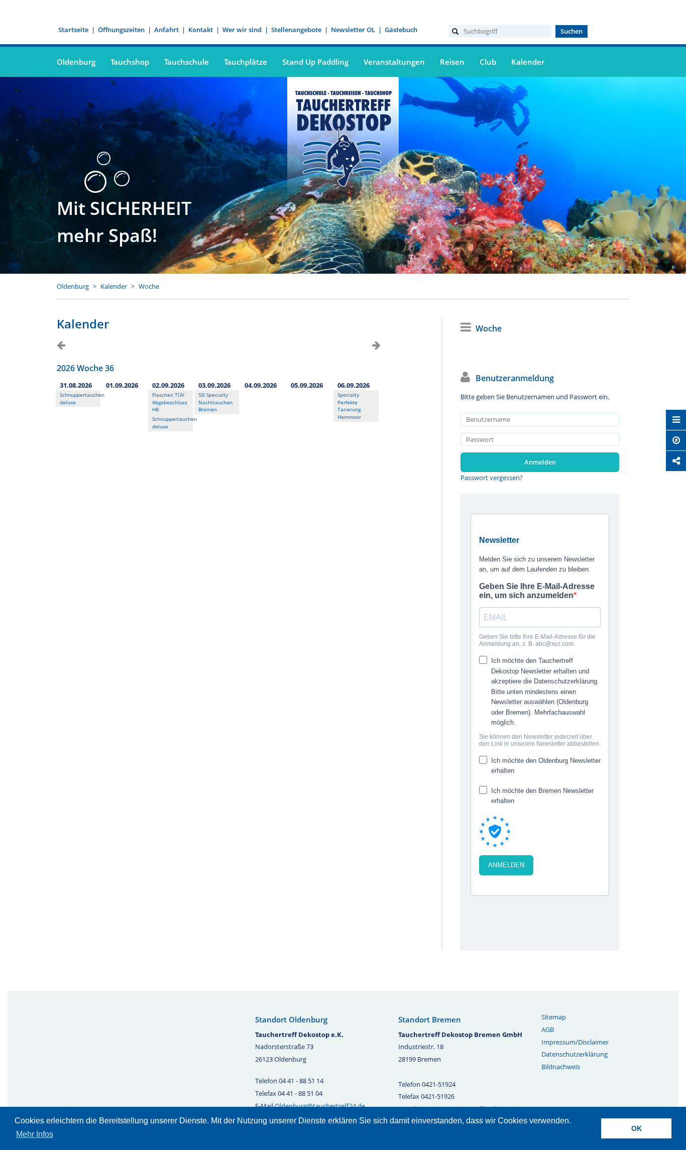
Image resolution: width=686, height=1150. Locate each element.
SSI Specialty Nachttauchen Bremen (215, 402)
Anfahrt (166, 29)
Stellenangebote (296, 29)
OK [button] (636, 1128)
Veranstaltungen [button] (394, 62)
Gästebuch (401, 29)
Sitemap (553, 1016)
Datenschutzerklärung (574, 1054)
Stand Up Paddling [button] (315, 62)
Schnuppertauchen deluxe (78, 398)
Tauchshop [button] (129, 62)
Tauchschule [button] (186, 62)
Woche (149, 286)
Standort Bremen (429, 1019)
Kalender (113, 286)
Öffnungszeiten (121, 29)
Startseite (73, 29)
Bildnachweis (560, 1066)
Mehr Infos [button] (34, 1134)
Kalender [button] (527, 62)
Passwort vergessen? (492, 477)
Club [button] (488, 62)
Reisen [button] (452, 62)
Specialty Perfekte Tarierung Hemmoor (349, 406)
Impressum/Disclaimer (575, 1042)
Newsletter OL (353, 29)
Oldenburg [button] (76, 62)
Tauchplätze (245, 62)
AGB (547, 1029)
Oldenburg (73, 286)
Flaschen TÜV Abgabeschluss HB (169, 402)
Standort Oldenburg (291, 1019)
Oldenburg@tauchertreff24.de (320, 1105)
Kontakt (200, 29)
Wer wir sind (242, 29)
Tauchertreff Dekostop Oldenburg (343, 137)
